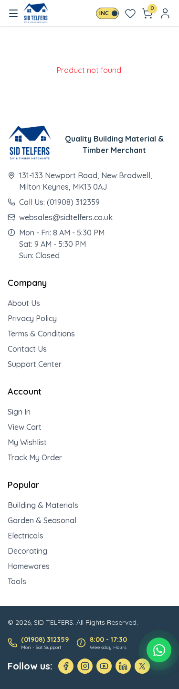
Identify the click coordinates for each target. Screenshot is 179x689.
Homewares (29, 566)
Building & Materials (43, 505)
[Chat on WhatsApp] (159, 650)
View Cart (25, 427)
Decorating (27, 551)
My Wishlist (27, 442)
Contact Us (27, 349)
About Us (24, 303)
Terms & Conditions (41, 333)
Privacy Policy (32, 318)
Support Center (35, 364)
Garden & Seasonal (42, 520)
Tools (17, 581)
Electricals (25, 535)
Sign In (19, 411)
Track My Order (35, 457)
